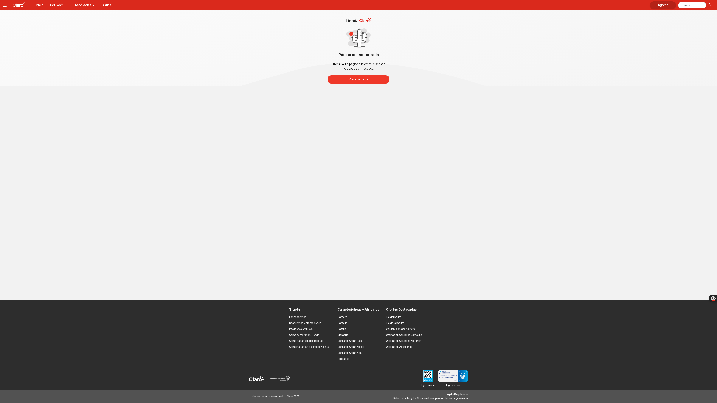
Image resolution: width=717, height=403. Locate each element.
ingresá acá (460, 398)
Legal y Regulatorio (457, 394)
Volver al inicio (358, 79)
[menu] (4, 5)
